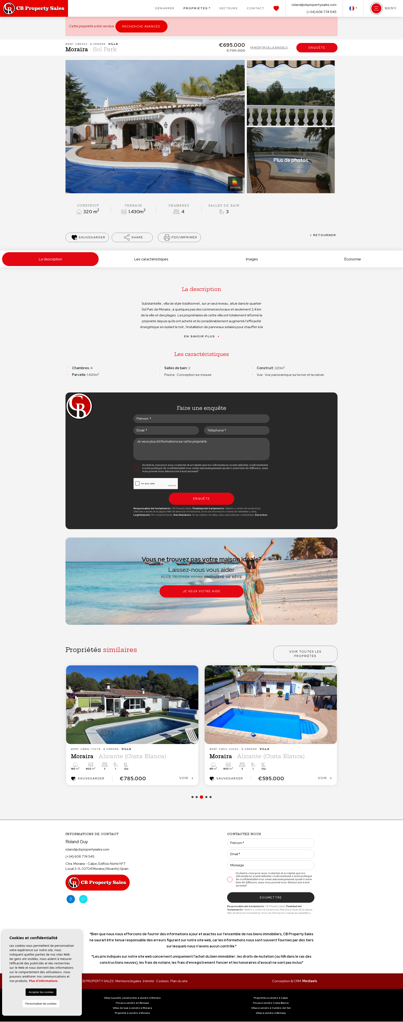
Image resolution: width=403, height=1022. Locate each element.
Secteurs (228, 8)
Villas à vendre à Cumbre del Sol (270, 1008)
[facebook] (70, 899)
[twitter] (83, 899)
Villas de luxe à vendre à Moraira (132, 1008)
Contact (255, 8)
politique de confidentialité (168, 468)
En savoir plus (199, 336)
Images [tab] (252, 259)
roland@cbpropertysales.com (314, 5)
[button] (132, 237)
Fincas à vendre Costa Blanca (271, 1003)
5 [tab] (210, 797)
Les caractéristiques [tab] (151, 259)
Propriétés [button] (195, 8)
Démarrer (164, 8)
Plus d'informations (43, 981)
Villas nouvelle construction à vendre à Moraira (132, 998)
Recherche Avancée (141, 26)
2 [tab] (197, 797)
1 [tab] (192, 797)
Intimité (148, 981)
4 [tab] (205, 797)
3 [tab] (201, 797)
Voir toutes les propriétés (305, 654)
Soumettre (271, 897)
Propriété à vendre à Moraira (132, 1013)
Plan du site (179, 981)
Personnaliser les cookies (40, 1003)
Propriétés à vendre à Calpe (271, 998)
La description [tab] (50, 259)
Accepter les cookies (41, 992)
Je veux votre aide (201, 591)
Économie (352, 259)
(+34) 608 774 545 (321, 12)
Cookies (162, 981)
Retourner (324, 235)
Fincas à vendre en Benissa (132, 1003)
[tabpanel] (132, 725)
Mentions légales (128, 981)
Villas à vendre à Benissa (271, 1013)
